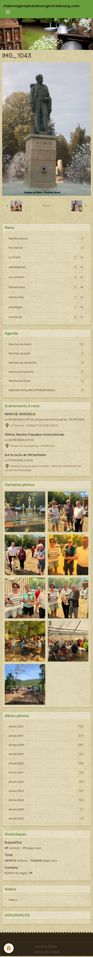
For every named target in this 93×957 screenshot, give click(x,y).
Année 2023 (46, 791)
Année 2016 (46, 726)
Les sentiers (16, 277)
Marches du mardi (46, 344)
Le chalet (14, 257)
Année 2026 (46, 818)
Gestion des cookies (47, 952)
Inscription (16, 247)
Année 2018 (46, 745)
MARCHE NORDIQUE (20, 414)
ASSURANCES (17, 267)
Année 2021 (46, 772)
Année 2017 (46, 735)
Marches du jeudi (46, 353)
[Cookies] (9, 948)
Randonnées (17, 287)
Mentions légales (46, 946)
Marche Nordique (46, 380)
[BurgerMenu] (8, 12)
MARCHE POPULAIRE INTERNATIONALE (46, 390)
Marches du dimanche (46, 362)
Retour (46, 205)
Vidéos (13, 899)
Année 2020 (46, 763)
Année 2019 (46, 754)
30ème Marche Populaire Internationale (34, 435)
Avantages (15, 307)
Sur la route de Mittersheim (25, 455)
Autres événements (46, 371)
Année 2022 (46, 781)
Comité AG (15, 317)
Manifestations (18, 238)
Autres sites (16, 297)
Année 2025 (46, 809)
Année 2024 (46, 800)
